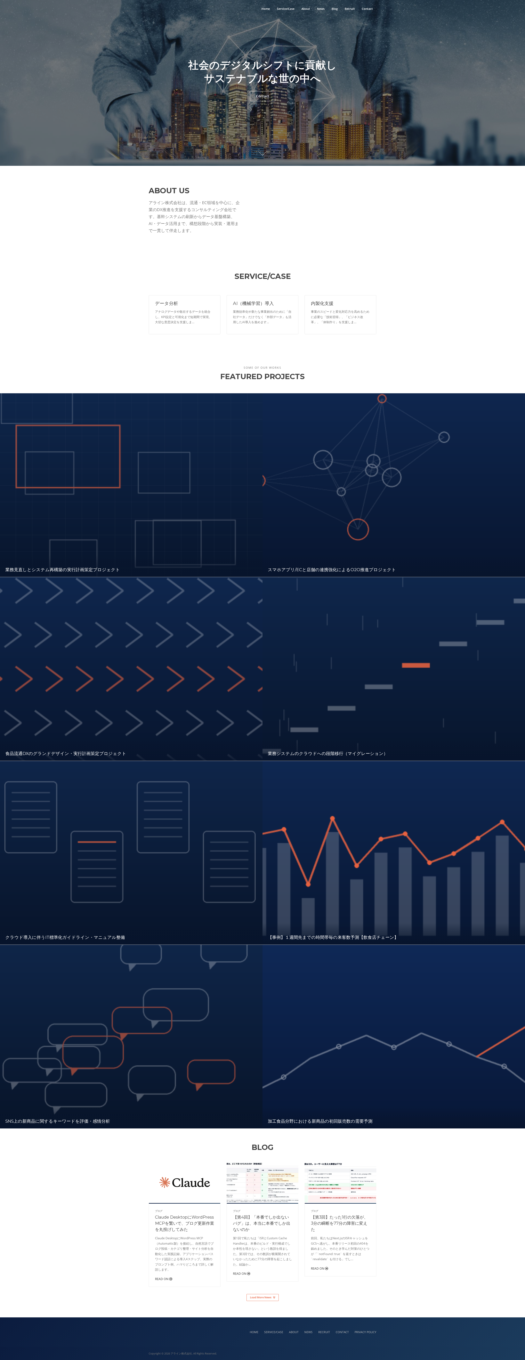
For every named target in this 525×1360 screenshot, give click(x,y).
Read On (162, 1279)
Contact (367, 9)
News (321, 9)
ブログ (158, 1211)
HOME (254, 1332)
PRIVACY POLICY (365, 1332)
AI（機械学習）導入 (253, 303)
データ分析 (166, 303)
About (305, 9)
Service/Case (285, 9)
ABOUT (294, 1332)
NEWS (308, 1332)
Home (265, 9)
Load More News (260, 1297)
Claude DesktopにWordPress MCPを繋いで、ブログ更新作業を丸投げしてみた (184, 1223)
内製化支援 (322, 303)
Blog (335, 9)
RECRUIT (324, 1332)
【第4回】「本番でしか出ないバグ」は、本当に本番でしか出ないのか (261, 1223)
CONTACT (342, 1332)
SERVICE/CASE (273, 1332)
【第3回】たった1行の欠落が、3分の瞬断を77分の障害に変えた (339, 1223)
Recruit (350, 9)
